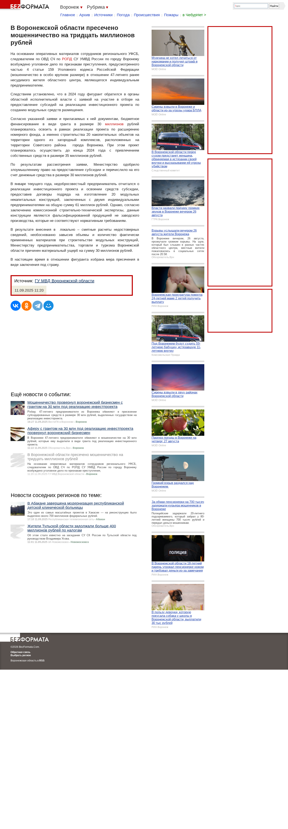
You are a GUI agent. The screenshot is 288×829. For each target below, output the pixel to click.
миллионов (114, 124)
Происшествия (147, 15)
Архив (84, 15)
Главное (67, 15)
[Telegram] (37, 306)
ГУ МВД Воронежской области (64, 281)
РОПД (67, 59)
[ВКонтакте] (16, 306)
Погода (123, 15)
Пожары (171, 15)
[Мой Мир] (48, 306)
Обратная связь (20, 652)
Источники (103, 15)
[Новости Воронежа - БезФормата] (25, 5)
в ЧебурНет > (194, 15)
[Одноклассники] (27, 306)
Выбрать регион (21, 655)
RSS (41, 660)
